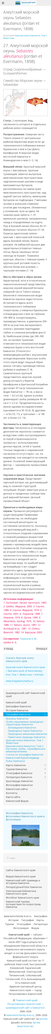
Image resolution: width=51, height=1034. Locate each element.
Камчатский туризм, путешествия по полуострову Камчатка (23, 904)
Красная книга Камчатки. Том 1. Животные (25, 37)
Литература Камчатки (19, 777)
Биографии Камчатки (18, 706)
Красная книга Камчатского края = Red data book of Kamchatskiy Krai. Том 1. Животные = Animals (25, 671)
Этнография (24, 924)
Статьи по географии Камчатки (24, 754)
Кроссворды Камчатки (19, 781)
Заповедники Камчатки (22, 727)
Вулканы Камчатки (17, 718)
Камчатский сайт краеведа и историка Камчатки (23, 882)
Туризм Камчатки (16, 769)
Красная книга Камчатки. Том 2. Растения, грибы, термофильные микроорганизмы (25, 748)
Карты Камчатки (16, 765)
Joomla (43, 1018)
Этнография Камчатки (19, 773)
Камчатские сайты (17, 789)
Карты (40, 920)
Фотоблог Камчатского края (22, 897)
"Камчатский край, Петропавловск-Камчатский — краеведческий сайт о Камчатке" (25, 1004)
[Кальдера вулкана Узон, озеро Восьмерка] (25, 835)
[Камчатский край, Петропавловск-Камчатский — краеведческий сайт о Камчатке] (25, 2)
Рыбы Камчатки (15, 760)
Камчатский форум (17, 800)
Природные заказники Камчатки (27, 733)
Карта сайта (13, 797)
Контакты (12, 793)
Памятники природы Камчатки (26, 737)
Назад (9, 648)
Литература (41, 924)
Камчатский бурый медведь (22, 757)
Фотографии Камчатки (19, 785)
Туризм (9, 924)
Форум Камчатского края (21, 876)
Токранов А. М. (28, 638)
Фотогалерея (21, 928)
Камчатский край (16, 702)
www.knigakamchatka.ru (19, 680)
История (13, 920)
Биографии (40, 916)
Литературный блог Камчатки (24, 887)
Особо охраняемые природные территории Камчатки (24, 723)
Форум (35, 928)
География (27, 920)
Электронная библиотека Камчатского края (21, 892)
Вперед (41, 648)
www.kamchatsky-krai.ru (17, 916)
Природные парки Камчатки (25, 730)
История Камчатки (17, 710)
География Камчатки (18, 714)
